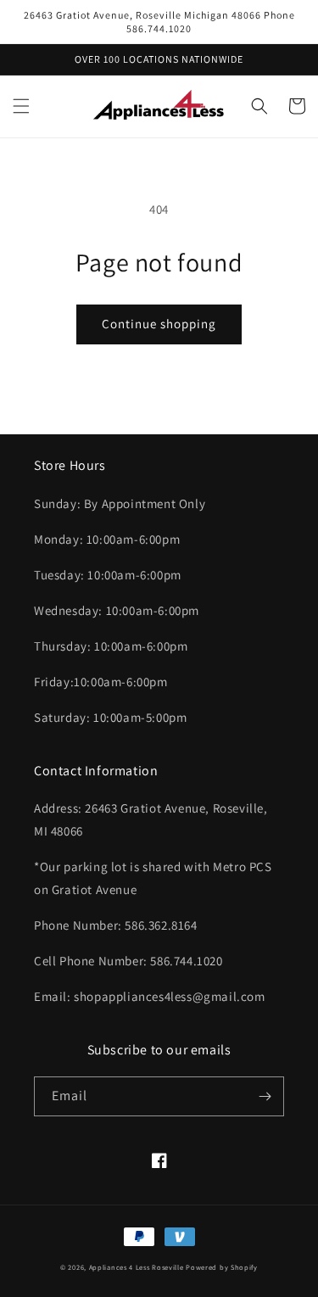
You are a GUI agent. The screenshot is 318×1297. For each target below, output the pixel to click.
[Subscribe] (264, 1096)
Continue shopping (159, 324)
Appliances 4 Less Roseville (136, 1267)
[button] (21, 106)
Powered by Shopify (222, 1267)
